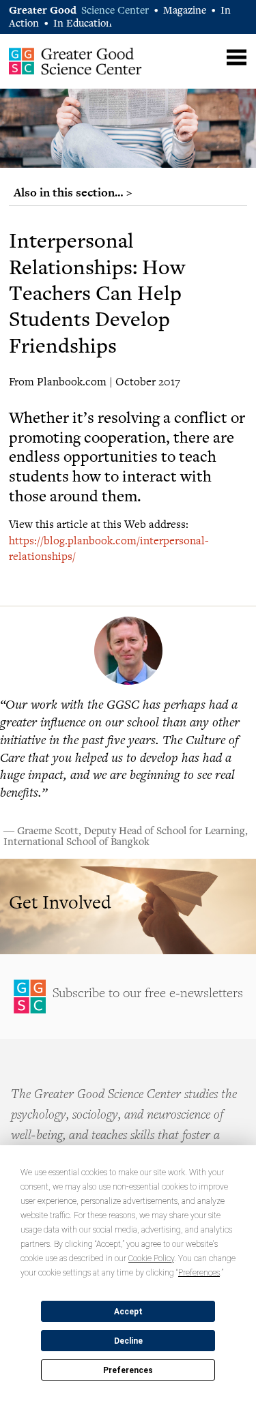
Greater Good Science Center (75, 60)
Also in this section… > (73, 192)
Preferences (128, 1370)
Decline (128, 1341)
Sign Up (128, 996)
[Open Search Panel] (209, 55)
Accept (128, 1311)
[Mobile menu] (236, 57)
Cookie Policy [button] (151, 1258)
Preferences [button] (199, 1273)
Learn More (128, 906)
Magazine (184, 11)
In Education (82, 24)
